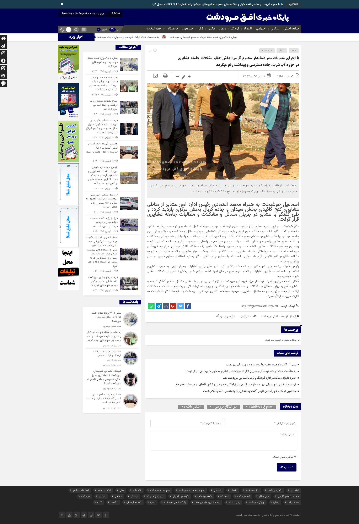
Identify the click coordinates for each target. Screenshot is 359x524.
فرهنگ (235, 29)
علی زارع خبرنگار (155, 496)
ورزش (222, 29)
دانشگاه (224, 496)
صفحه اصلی (291, 29)
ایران (121, 490)
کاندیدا (114, 502)
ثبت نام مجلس (81, 490)
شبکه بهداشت (204, 496)
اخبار (281, 50)
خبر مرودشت (243, 496)
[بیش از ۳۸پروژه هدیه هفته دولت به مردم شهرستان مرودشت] (112, 64)
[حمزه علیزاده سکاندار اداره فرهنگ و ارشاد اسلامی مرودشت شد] (112, 107)
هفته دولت (293, 502)
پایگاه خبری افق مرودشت (207, 502)
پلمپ (152, 502)
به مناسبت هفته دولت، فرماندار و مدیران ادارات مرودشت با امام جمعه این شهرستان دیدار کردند (137, 37)
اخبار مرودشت (275, 490)
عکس (211, 29)
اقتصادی (218, 490)
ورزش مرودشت (256, 502)
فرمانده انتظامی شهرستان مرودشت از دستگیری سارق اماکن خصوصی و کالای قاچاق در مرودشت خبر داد (235, 384)
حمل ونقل (264, 496)
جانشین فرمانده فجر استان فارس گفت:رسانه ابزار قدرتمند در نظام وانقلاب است (249, 391)
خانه (294, 50)
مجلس (118, 496)
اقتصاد (248, 29)
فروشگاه (173, 29)
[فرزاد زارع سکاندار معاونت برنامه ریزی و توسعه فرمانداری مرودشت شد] (112, 225)
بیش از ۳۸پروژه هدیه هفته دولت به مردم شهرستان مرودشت (233, 37)
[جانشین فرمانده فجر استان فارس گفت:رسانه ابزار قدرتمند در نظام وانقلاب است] (112, 152)
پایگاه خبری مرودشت (175, 502)
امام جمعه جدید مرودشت (192, 490)
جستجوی (187, 29)
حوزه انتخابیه (153, 29)
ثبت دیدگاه (286, 467)
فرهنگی (134, 496)
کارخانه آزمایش (133, 502)
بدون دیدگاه (223, 316)
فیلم (200, 29)
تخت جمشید (104, 490)
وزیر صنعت (234, 502)
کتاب (99, 502)
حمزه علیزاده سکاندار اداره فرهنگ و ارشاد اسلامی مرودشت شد (259, 378)
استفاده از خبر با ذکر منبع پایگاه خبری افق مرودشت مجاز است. (268, 515)
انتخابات (137, 490)
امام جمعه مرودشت (160, 490)
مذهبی (102, 496)
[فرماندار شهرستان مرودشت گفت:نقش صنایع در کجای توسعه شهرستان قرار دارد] (112, 283)
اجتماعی (261, 29)
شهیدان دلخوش (180, 496)
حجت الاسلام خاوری (288, 496)
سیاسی (275, 29)
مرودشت (267, 50)
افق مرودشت (269, 316)
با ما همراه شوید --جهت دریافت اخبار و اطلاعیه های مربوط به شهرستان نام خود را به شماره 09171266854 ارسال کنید (217, 4)
